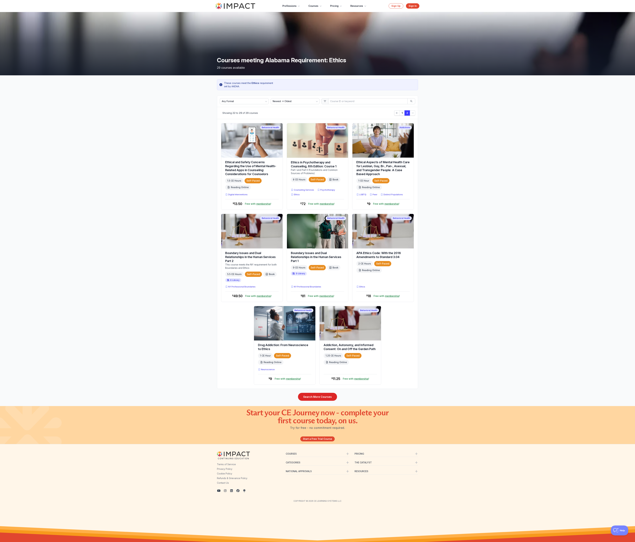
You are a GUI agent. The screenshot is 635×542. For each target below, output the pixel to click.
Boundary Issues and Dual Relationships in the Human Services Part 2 (250, 257)
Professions (289, 5)
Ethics (297, 194)
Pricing (334, 5)
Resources (356, 5)
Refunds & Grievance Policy (232, 478)
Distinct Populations (393, 194)
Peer (375, 194)
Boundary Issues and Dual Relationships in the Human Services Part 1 (316, 257)
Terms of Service (226, 464)
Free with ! (258, 203)
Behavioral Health (270, 127)
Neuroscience (268, 369)
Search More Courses (317, 396)
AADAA (235, 86)
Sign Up (396, 5)
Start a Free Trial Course (317, 438)
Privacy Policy (224, 468)
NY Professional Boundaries (241, 286)
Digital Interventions (238, 194)
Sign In (413, 5)
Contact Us (223, 482)
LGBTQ (362, 194)
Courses (313, 5)
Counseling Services (304, 190)
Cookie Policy (224, 473)
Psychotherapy (327, 190)
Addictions (405, 127)
